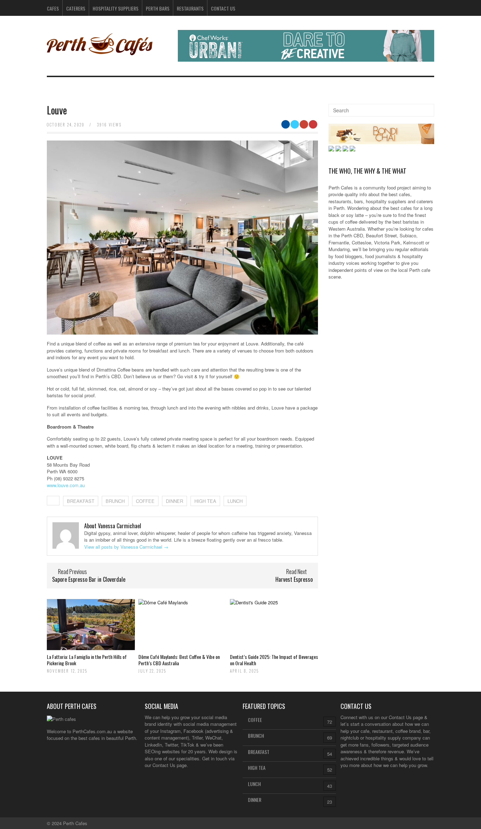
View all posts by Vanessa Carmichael (126, 546)
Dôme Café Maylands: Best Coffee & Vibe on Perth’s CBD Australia (179, 660)
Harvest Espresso (294, 579)
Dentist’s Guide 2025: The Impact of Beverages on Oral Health (274, 660)
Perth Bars (157, 8)
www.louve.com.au (66, 485)
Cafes (53, 8)
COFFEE (145, 501)
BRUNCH (115, 501)
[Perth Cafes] (99, 52)
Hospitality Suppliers (115, 8)
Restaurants (190, 8)
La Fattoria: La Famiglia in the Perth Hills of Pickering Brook (87, 660)
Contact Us (223, 8)
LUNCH (235, 501)
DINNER (174, 501)
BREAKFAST (80, 501)
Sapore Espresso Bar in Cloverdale (88, 579)
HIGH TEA (205, 501)
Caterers (75, 8)
